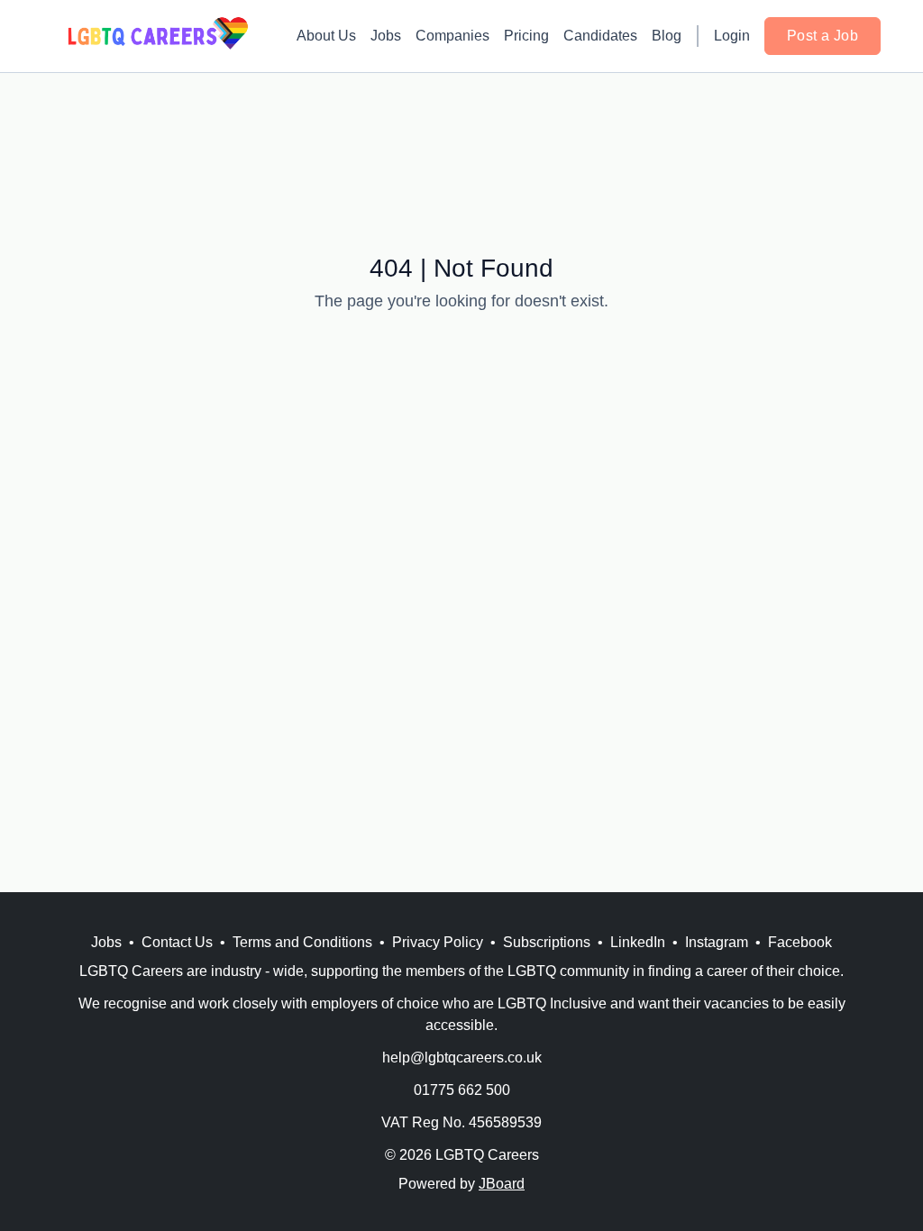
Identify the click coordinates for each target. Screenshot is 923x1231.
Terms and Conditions (302, 942)
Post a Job (822, 35)
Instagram (716, 942)
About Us (326, 35)
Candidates (600, 35)
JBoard (502, 1183)
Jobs (385, 35)
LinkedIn (637, 942)
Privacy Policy (437, 942)
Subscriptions (546, 942)
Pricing (526, 35)
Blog (666, 35)
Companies (452, 35)
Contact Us (177, 942)
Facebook (800, 942)
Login (732, 35)
